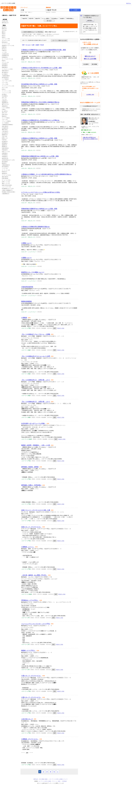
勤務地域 (48, 7)
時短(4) (3, 60)
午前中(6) (4, 139)
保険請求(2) (5, 106)
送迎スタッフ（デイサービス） (31, 527)
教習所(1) (4, 163)
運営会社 (35, 779)
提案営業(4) (5, 67)
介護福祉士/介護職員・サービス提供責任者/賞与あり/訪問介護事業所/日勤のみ (46, 174)
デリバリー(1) (5, 62)
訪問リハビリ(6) (6, 181)
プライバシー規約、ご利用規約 (59, 781)
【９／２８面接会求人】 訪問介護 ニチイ (35, 380)
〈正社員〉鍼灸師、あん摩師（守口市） (34, 575)
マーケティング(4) (6, 91)
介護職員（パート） (27, 547)
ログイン (128, 3)
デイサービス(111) (6, 175)
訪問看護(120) (5, 55)
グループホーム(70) (6, 80)
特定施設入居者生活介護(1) (8, 192)
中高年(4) (4, 50)
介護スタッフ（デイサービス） (31, 675)
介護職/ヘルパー (26, 243)
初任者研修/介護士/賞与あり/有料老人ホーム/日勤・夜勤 (39, 84)
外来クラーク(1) (6, 151)
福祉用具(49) (5, 158)
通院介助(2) (5, 129)
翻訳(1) (3, 32)
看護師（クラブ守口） (28, 650)
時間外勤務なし (70, 18)
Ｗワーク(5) (5, 87)
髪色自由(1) (5, 42)
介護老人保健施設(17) (7, 190)
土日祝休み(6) (5, 54)
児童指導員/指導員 (27, 287)
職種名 (4, 25)
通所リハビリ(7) (6, 183)
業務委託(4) (5, 134)
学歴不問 (31, 18)
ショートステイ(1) (6, 186)
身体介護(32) (5, 126)
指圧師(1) (4, 27)
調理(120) (4, 28)
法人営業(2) (5, 74)
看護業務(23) (5, 102)
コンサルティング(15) (7, 69)
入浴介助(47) (5, 131)
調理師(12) (4, 146)
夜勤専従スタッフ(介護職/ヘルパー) (32, 272)
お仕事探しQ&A (90, 94)
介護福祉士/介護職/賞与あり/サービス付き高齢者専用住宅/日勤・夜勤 (43, 49)
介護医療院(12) (5, 193)
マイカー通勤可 (45, 18)
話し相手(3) (5, 111)
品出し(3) (4, 97)
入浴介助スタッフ (27, 719)
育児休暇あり (55, 18)
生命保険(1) (5, 64)
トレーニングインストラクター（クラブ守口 (35, 623)
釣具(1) (3, 89)
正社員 (3, 21)
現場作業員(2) (5, 148)
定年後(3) (4, 94)
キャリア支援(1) (6, 118)
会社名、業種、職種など (26, 12)
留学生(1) (4, 49)
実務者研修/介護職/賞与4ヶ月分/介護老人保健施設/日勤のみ (40, 102)
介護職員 (24, 317)
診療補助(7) (5, 101)
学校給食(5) (5, 150)
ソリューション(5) (6, 92)
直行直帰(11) (5, 72)
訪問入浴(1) (5, 114)
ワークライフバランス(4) (8, 86)
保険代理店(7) (5, 70)
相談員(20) (4, 173)
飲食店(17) (4, 171)
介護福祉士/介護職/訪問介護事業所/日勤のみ (35, 226)
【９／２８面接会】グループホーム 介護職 (35, 334)
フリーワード (23, 7)
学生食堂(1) (5, 155)
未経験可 (62, 18)
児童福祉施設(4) (6, 165)
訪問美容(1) (5, 57)
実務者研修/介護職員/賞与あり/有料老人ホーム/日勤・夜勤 (40, 156)
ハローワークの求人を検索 (6, 7)
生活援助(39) (5, 128)
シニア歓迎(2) (5, 79)
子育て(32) (4, 136)
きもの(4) (4, 30)
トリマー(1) (5, 168)
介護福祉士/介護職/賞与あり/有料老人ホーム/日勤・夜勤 (39, 138)
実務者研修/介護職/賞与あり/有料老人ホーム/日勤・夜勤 (39, 208)
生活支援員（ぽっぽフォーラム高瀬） (33, 423)
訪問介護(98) (5, 178)
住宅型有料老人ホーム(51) (8, 160)
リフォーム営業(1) (6, 121)
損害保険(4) (5, 65)
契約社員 (4, 22)
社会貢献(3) (5, 96)
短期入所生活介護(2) (7, 185)
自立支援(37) (5, 133)
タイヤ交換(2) (5, 123)
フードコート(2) (6, 43)
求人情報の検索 (43, 779)
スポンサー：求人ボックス (28, 62)
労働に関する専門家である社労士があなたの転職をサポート (90, 139)
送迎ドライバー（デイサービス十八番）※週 (35, 510)
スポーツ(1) (5, 119)
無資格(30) (4, 144)
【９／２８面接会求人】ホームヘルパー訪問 (35, 356)
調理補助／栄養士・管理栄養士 (31, 485)
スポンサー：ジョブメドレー (28, 251)
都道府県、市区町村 (51, 12)
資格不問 (37, 18)
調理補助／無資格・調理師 (30, 467)
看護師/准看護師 (26, 301)
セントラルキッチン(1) (7, 59)
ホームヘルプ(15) (6, 180)
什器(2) (3, 109)
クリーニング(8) (6, 38)
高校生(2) (4, 116)
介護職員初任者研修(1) (7, 124)
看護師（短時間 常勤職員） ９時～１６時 (35, 445)
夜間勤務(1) (5, 143)
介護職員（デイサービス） (30, 739)
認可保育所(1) (5, 77)
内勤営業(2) (5, 153)
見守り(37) (4, 112)
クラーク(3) (5, 82)
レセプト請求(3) (6, 107)
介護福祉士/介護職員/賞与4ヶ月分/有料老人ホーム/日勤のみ (40, 120)
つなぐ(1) (4, 99)
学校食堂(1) (5, 156)
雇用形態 (5, 19)
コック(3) (4, 52)
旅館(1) (3, 37)
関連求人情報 (60, 328)
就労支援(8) (5, 161)
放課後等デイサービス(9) (8, 45)
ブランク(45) (5, 84)
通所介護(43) (5, 176)
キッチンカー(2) (6, 170)
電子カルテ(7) (5, 104)
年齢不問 (24, 18)
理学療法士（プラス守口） (30, 600)
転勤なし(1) (5, 138)
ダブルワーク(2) (6, 40)
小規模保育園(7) (6, 75)
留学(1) (3, 35)
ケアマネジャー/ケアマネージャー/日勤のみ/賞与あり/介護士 (40, 192)
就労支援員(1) (5, 166)
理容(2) (3, 33)
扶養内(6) (4, 47)
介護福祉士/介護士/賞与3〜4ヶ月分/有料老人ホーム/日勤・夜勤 (41, 67)
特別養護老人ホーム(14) (8, 188)
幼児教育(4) (5, 141)
